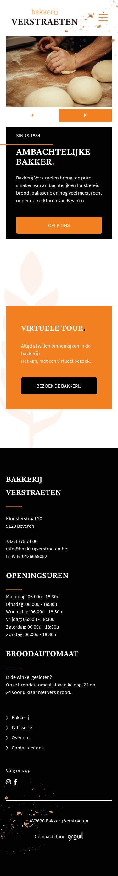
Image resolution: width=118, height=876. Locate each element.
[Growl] (74, 836)
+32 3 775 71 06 (21, 541)
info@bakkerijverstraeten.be (36, 548)
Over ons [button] (59, 225)
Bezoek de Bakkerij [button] (59, 386)
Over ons (21, 737)
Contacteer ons (28, 747)
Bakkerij (20, 717)
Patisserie (22, 727)
